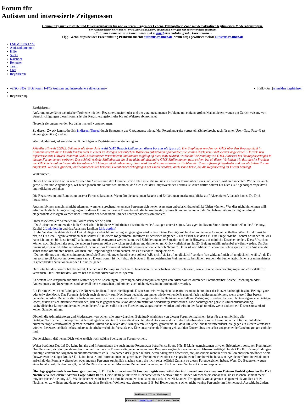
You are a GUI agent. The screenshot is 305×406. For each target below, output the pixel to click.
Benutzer (16, 62)
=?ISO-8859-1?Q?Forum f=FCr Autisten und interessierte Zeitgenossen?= (58, 88)
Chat (13, 70)
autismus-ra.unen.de (158, 37)
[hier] (160, 33)
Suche (14, 55)
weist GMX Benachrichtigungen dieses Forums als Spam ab (140, 148)
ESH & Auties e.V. (22, 44)
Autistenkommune (22, 47)
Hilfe (13, 51)
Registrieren (18, 74)
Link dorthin (53, 228)
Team (13, 66)
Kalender (16, 59)
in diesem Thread (88, 130)
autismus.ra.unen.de (229, 37)
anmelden (279, 88)
